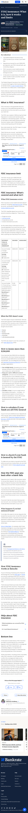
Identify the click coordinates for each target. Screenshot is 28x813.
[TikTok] (15, 808)
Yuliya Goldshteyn (9, 23)
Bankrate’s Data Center (6, 786)
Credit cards (3, 781)
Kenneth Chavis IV (9, 24)
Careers (16, 781)
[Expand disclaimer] (26, 30)
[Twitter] (4, 808)
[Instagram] (7, 808)
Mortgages (3, 776)
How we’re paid (18, 776)
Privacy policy (4, 796)
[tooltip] (22, 680)
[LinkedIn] (9, 808)
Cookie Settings (4, 799)
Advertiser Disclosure (23, 5)
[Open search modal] (22, 1)
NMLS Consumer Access (21, 763)
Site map (17, 778)
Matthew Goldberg (14, 21)
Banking (2, 7)
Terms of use (4, 804)
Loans (2, 783)
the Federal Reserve (13, 531)
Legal (2, 794)
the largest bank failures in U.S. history (16, 549)
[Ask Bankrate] (24, 809)
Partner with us (18, 786)
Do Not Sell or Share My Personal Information (10, 801)
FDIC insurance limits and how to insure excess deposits (11, 746)
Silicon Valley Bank (6, 526)
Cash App (17, 574)
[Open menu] (25, 1)
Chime (23, 574)
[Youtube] (12, 808)
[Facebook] (2, 808)
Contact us (17, 783)
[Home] (6, 1)
